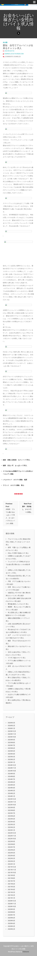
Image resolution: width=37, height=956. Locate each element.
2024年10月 (12, 771)
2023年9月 (11, 807)
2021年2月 (11, 895)
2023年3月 (11, 824)
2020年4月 (11, 923)
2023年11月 (12, 802)
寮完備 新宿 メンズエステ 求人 (18, 604)
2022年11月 (12, 836)
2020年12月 (12, 901)
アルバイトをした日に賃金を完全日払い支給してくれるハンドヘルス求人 (18, 542)
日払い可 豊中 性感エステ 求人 (18, 553)
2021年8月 (11, 878)
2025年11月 (12, 734)
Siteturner (26, 952)
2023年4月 (11, 822)
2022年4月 (11, 855)
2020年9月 (11, 909)
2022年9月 (11, 841)
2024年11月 (12, 768)
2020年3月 (11, 926)
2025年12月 (12, 731)
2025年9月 (11, 740)
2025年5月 (11, 751)
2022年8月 (11, 844)
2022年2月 (11, 861)
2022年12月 (12, 833)
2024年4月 (11, 788)
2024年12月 (12, 765)
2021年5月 (11, 887)
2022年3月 (11, 858)
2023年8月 (11, 810)
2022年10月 (12, 839)
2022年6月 (11, 850)
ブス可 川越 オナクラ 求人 (17, 658)
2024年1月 (11, 796)
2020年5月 (11, 921)
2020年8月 (11, 912)
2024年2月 (11, 793)
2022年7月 (11, 847)
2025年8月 (11, 742)
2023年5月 (11, 819)
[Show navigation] (35, 2)
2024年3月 (11, 790)
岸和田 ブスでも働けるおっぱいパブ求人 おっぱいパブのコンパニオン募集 (10, 513)
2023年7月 (11, 813)
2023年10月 (12, 805)
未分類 (5, 42)
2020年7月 (11, 915)
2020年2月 (11, 929)
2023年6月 (11, 816)
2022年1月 (11, 864)
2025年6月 (11, 748)
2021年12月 (12, 867)
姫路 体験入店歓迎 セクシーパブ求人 (16, 460)
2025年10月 (12, 737)
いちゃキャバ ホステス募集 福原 (15, 480)
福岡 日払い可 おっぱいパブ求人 (15, 465)
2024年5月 (11, 785)
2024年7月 (11, 779)
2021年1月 (11, 898)
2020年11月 (12, 904)
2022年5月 (11, 853)
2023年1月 (11, 830)
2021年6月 (11, 884)
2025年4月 (11, 754)
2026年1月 (11, 728)
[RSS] (18, 33)
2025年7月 (11, 745)
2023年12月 (12, 799)
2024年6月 (11, 782)
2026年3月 (11, 723)
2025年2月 (11, 759)
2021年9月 (11, 875)
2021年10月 (12, 872)
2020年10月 (12, 906)
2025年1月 (11, 762)
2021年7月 (11, 881)
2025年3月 (11, 757)
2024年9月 (11, 774)
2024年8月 (11, 776)
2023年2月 (11, 827)
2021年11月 (12, 870)
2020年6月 (11, 918)
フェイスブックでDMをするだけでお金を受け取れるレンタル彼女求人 (18, 564)
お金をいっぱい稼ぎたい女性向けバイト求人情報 (18, 21)
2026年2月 (11, 725)
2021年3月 (11, 892)
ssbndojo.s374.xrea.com (14, 54)
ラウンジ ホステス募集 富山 (13, 485)
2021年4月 (11, 889)
